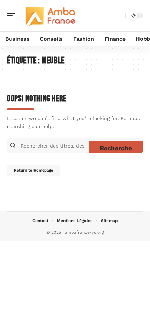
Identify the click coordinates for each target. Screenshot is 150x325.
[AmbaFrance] (50, 15)
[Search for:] (54, 145)
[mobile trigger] (13, 15)
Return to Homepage (33, 170)
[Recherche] (118, 15)
